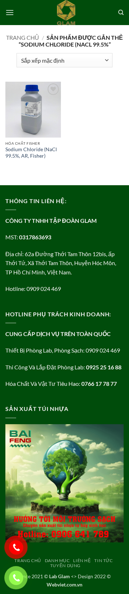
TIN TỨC (103, 560)
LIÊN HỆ (82, 560)
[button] (9, 12)
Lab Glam (59, 576)
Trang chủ (22, 37)
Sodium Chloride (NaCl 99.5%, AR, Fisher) (31, 153)
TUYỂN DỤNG (65, 565)
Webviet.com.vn (64, 584)
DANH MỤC (57, 560)
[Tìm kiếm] (121, 12)
